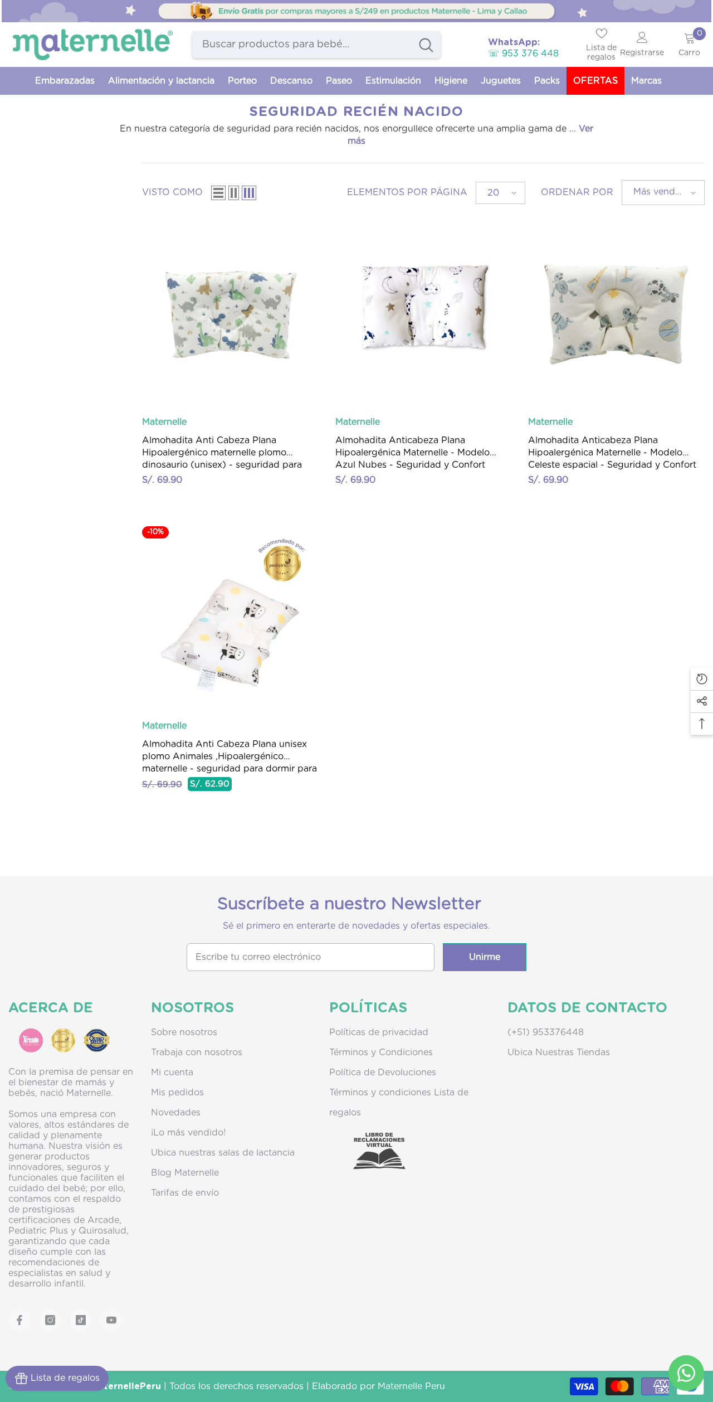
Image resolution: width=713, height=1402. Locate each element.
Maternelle (164, 422)
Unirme (484, 957)
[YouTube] (111, 1320)
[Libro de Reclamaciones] (368, 1161)
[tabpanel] (356, 11)
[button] (218, 193)
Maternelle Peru (411, 1386)
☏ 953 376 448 (523, 53)
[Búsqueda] (316, 44)
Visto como (172, 192)
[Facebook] (19, 1320)
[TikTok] (81, 1320)
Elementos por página (407, 192)
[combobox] (302, 44)
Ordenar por (577, 192)
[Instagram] (50, 1320)
